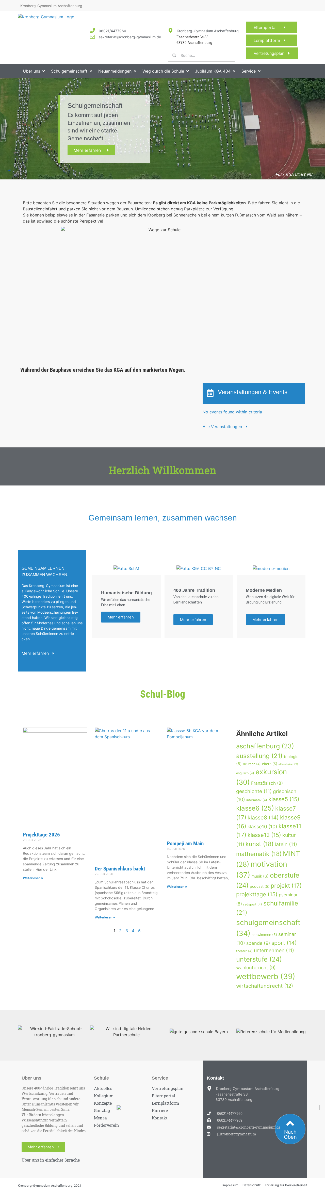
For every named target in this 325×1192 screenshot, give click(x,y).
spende (258, 943)
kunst (259, 844)
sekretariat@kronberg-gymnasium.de (130, 37)
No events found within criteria (232, 411)
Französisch (267, 783)
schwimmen (264, 934)
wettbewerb (265, 976)
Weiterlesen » (33, 878)
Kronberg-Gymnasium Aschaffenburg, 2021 (49, 1185)
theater (244, 951)
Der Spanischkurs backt (120, 869)
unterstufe (259, 959)
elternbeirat (288, 764)
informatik (256, 800)
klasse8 (263, 817)
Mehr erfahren (90, 150)
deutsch (252, 764)
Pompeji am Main (185, 844)
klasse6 (255, 808)
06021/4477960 (112, 31)
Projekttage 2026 (41, 835)
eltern (269, 764)
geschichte (254, 791)
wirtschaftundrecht (264, 986)
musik (260, 876)
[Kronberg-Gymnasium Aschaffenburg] (170, 30)
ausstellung (259, 756)
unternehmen (274, 950)
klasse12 (264, 835)
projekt (286, 885)
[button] (34, 71)
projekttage (257, 894)
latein (286, 844)
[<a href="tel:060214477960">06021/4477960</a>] (92, 30)
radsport (252, 904)
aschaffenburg (265, 746)
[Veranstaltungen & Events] (210, 393)
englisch (245, 773)
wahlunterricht (256, 967)
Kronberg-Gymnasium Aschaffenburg (208, 31)
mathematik (259, 854)
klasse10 (262, 827)
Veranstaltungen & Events (252, 392)
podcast (259, 886)
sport (284, 942)
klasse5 (283, 799)
